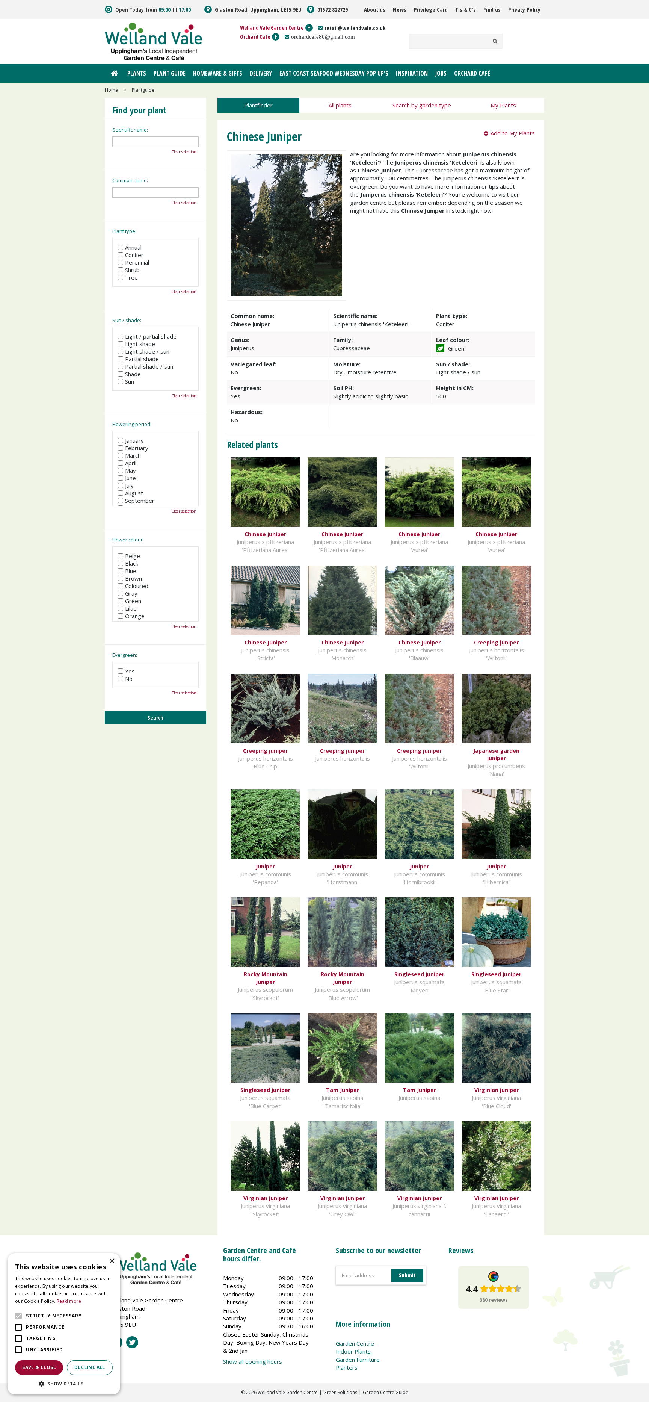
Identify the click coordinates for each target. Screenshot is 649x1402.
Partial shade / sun (149, 366)
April (130, 463)
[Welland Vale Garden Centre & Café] (153, 40)
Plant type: (124, 231)
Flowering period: (131, 424)
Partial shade (142, 358)
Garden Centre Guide (385, 1392)
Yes (130, 671)
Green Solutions (340, 1392)
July (129, 485)
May (130, 470)
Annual (133, 247)
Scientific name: (130, 129)
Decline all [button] (89, 1367)
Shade (133, 374)
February (136, 448)
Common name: (130, 180)
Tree (131, 277)
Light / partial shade (151, 336)
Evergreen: (124, 655)
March (133, 455)
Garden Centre (355, 1343)
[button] (64, 1383)
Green (133, 600)
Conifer (134, 254)
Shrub (132, 269)
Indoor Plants (353, 1351)
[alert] (64, 1323)
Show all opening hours (252, 1361)
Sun (129, 381)
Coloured (136, 585)
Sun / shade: (126, 320)
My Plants (503, 105)
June (130, 478)
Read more (69, 1301)
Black (131, 563)
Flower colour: (128, 539)
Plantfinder (258, 105)
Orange (135, 616)
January (134, 440)
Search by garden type (421, 105)
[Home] (114, 73)
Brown (133, 578)
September (139, 500)
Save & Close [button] (39, 1367)
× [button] (112, 1261)
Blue (130, 570)
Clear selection (183, 151)
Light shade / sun (147, 351)
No (129, 678)
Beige (132, 555)
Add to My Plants (513, 133)
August (134, 493)
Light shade (140, 343)
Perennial (137, 262)
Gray (131, 593)
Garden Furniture (358, 1359)
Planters (347, 1367)
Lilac (130, 608)
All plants (340, 105)
